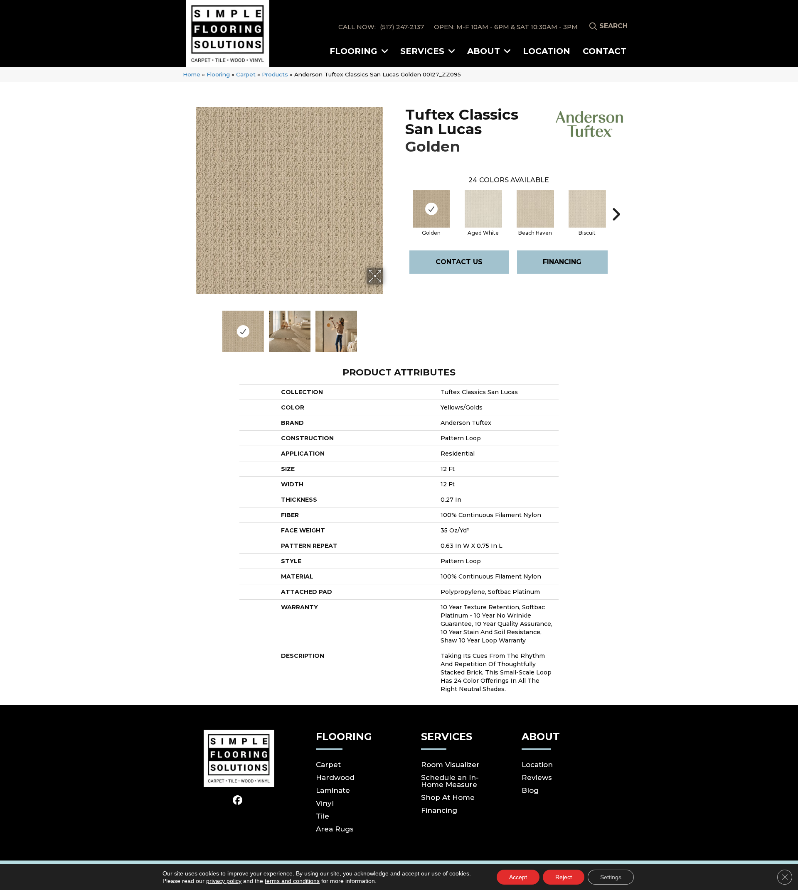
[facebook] (238, 800)
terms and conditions (292, 881)
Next (388, 327)
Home (191, 74)
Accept (518, 877)
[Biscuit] (587, 209)
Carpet (246, 74)
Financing (562, 262)
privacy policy (223, 881)
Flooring (218, 74)
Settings (610, 877)
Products (275, 74)
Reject (563, 877)
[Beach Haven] (535, 209)
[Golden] (431, 209)
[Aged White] (483, 209)
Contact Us (459, 262)
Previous (190, 327)
